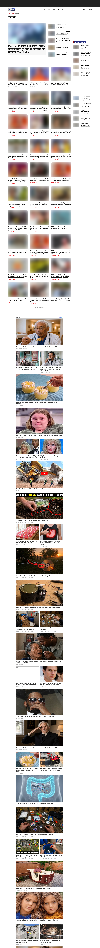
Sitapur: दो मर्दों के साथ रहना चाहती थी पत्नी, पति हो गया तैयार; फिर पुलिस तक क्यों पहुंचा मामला (39, 179)
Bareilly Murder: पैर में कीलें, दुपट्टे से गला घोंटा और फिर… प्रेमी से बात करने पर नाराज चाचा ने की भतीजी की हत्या (61, 204)
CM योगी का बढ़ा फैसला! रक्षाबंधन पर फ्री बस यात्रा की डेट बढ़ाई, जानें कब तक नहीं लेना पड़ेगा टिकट (17, 133)
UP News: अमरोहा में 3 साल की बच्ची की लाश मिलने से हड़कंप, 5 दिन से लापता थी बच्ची (60, 227)
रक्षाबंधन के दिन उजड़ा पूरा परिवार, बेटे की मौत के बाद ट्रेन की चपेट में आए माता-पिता (85, 118)
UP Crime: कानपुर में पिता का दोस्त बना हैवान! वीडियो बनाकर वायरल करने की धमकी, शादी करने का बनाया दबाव (61, 109)
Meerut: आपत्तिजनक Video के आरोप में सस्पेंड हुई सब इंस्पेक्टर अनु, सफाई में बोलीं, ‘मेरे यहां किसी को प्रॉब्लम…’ (61, 133)
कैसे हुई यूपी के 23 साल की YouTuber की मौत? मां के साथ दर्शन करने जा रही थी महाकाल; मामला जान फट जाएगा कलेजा (17, 85)
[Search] (87, 9)
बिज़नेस (49, 9)
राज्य (13, 13)
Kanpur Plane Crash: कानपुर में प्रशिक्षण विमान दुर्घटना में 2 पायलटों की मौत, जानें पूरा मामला (63, 40)
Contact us (60, 9)
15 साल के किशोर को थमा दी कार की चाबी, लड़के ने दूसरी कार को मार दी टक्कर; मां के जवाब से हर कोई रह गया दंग (39, 228)
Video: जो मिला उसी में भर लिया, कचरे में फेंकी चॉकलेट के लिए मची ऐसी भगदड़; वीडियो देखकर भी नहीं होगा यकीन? (17, 109)
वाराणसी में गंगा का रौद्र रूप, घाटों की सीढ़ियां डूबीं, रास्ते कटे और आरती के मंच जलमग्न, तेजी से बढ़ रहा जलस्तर (17, 252)
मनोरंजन (44, 9)
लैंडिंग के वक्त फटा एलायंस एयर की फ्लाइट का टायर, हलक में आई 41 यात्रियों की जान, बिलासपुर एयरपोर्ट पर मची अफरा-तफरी (86, 112)
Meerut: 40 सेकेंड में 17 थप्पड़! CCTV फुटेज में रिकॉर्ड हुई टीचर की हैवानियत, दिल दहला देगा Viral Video (26, 49)
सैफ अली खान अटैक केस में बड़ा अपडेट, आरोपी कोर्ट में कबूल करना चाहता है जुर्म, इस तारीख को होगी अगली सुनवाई (86, 74)
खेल (54, 9)
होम (37, 9)
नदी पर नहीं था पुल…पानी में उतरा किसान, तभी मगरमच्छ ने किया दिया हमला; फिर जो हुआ (17, 299)
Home (9, 13)
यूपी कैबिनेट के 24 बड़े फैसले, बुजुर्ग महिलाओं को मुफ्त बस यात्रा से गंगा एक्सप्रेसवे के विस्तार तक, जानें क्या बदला (39, 85)
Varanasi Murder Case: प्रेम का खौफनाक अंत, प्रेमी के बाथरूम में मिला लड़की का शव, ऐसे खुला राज (39, 276)
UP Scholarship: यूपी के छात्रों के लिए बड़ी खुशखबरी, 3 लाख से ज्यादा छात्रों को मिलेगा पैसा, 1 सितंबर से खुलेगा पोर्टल (60, 252)
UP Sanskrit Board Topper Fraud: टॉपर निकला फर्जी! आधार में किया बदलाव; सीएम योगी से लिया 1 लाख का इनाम (61, 156)
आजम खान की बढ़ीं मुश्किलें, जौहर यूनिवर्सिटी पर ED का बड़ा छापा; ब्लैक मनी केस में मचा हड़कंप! (60, 299)
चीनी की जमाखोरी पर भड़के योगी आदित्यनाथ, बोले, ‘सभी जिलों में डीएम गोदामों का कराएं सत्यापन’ (61, 179)
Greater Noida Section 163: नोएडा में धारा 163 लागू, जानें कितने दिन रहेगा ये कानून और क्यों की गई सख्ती (17, 156)
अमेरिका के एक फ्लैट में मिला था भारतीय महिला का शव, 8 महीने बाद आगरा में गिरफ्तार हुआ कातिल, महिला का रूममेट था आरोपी (62, 26)
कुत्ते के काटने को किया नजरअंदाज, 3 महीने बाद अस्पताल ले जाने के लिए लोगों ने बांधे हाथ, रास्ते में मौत (39, 300)
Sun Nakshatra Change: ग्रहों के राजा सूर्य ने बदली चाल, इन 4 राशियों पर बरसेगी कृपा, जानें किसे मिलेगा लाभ (86, 60)
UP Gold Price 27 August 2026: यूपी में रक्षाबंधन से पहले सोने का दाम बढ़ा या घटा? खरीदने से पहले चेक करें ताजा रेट (63, 47)
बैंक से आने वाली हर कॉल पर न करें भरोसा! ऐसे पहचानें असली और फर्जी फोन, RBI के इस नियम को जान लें (86, 54)
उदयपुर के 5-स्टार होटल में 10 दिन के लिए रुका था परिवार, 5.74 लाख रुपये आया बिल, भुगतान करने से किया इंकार (85, 67)
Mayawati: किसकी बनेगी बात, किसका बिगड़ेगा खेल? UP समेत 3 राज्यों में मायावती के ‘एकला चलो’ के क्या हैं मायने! (60, 85)
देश (40, 9)
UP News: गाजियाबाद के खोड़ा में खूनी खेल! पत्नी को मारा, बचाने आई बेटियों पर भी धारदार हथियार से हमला (38, 204)
